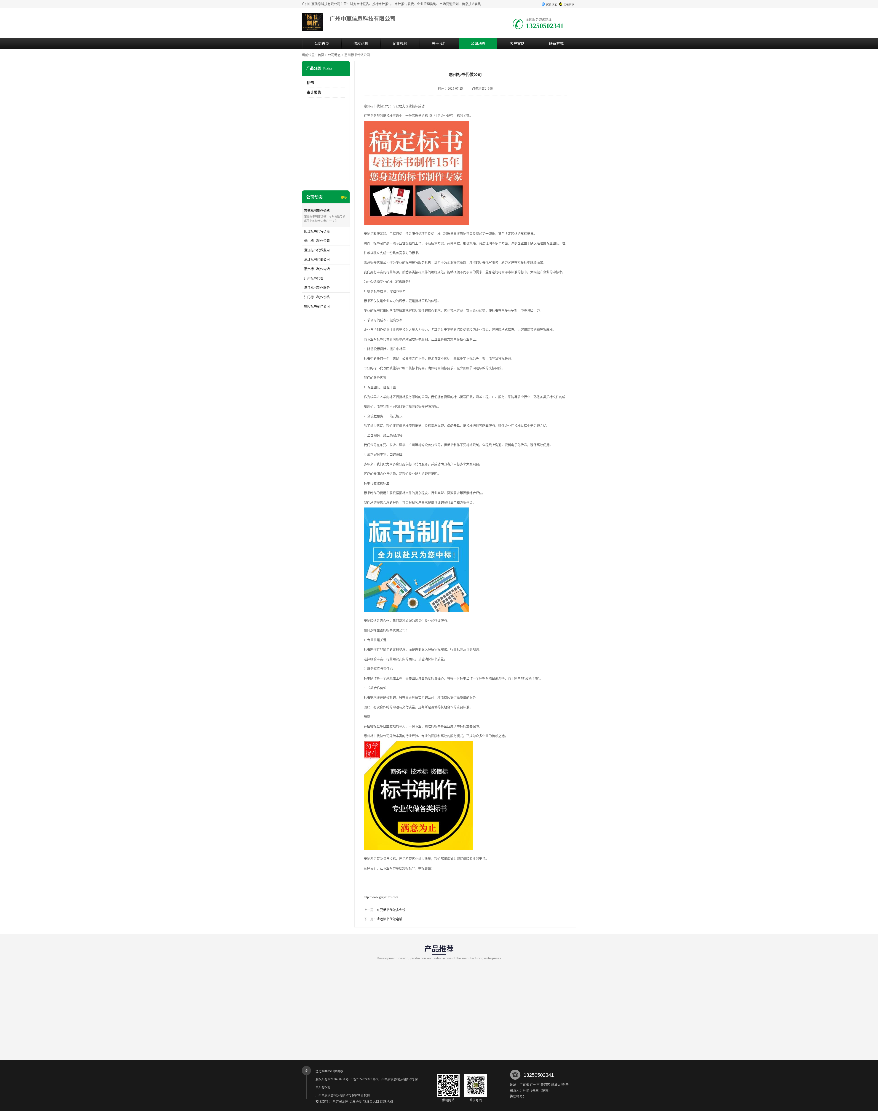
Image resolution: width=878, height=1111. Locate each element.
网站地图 (386, 1101)
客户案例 (517, 43)
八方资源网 (340, 1101)
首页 (321, 55)
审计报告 (314, 92)
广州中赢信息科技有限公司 (396, 1079)
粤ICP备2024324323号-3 (362, 1079)
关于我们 (439, 43)
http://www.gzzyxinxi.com (381, 897)
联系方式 (556, 43)
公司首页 (321, 43)
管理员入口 (371, 1101)
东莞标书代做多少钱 (391, 910)
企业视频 (400, 43)
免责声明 (355, 1101)
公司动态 (478, 43)
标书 (310, 83)
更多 (344, 197)
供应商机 (360, 43)
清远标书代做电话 (389, 919)
